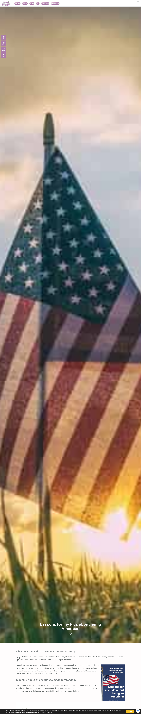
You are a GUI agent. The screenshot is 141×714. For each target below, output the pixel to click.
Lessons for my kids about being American (70, 626)
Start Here (17, 3)
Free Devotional (55, 3)
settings (49, 712)
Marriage (32, 3)
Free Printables (45, 3)
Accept (130, 711)
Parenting (25, 3)
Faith (37, 3)
